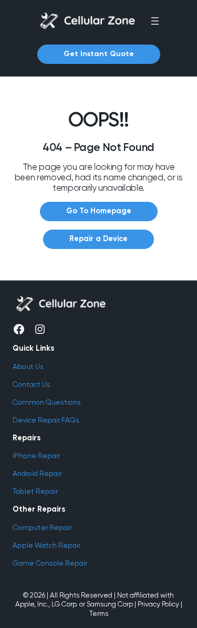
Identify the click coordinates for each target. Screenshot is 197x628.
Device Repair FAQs (46, 420)
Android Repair (37, 473)
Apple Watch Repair (46, 545)
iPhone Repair (36, 455)
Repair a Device (98, 239)
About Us (28, 366)
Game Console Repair (50, 563)
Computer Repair (42, 527)
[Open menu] (155, 21)
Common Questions (47, 402)
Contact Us (31, 384)
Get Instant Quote (99, 54)
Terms (98, 613)
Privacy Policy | (160, 604)
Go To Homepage (98, 211)
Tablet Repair (35, 491)
